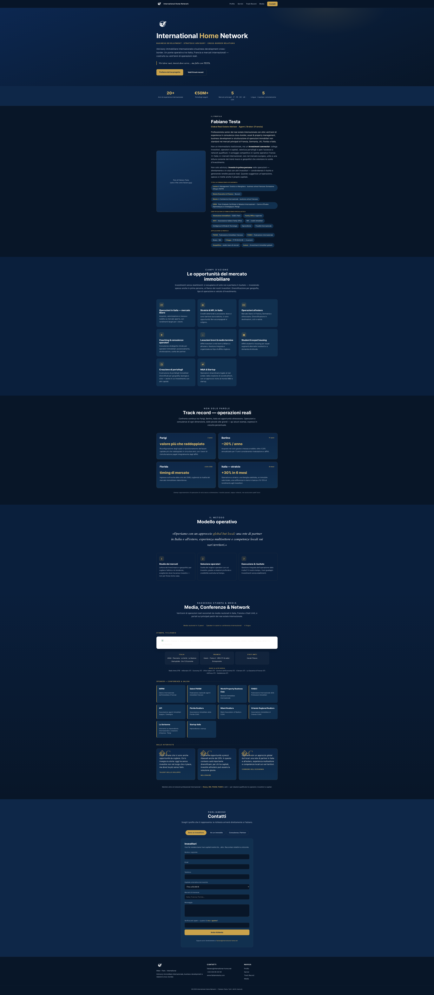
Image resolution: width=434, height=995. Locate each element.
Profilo (232, 4)
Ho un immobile (216, 833)
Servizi (240, 4)
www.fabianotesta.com (216, 975)
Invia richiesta (217, 932)
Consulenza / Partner (237, 833)
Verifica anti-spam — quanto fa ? (201, 921)
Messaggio (188, 902)
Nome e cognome (191, 852)
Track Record (251, 4)
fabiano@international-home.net (227, 940)
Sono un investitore (196, 833)
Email (186, 862)
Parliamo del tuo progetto (169, 72)
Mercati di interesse (192, 892)
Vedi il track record (195, 72)
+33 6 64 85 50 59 (214, 972)
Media (261, 4)
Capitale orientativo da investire (196, 882)
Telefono (188, 872)
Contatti (272, 4)
